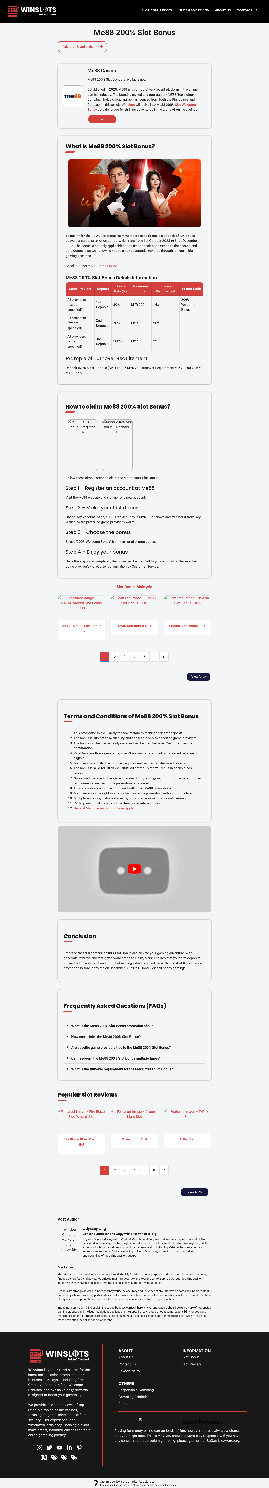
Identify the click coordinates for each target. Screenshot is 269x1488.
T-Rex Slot (187, 1139)
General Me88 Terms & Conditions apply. (104, 808)
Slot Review (192, 1364)
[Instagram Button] (39, 1448)
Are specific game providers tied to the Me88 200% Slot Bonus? (121, 1047)
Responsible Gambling (136, 1390)
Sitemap (124, 1404)
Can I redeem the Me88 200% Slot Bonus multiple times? (116, 1058)
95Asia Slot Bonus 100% (187, 626)
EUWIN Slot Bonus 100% (134, 626)
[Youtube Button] (49, 1448)
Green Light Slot (134, 1139)
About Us (223, 10)
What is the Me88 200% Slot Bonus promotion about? (113, 1026)
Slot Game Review (194, 10)
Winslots (128, 105)
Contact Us (247, 10)
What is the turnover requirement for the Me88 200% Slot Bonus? (122, 1069)
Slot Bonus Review (157, 10)
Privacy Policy (129, 1371)
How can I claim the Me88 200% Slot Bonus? (106, 1037)
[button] (134, 1025)
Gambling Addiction (134, 1397)
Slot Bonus (191, 1357)
